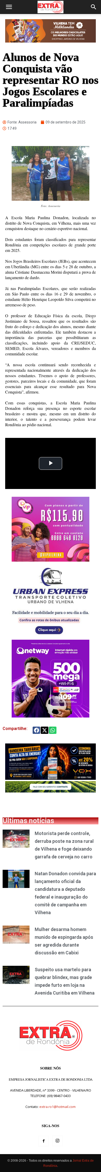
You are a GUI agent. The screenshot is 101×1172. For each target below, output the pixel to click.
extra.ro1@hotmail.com (57, 1106)
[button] (9, 7)
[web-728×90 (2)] (50, 791)
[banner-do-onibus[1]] (50, 637)
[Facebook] (43, 1141)
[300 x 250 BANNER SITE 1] (50, 560)
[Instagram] (57, 1141)
